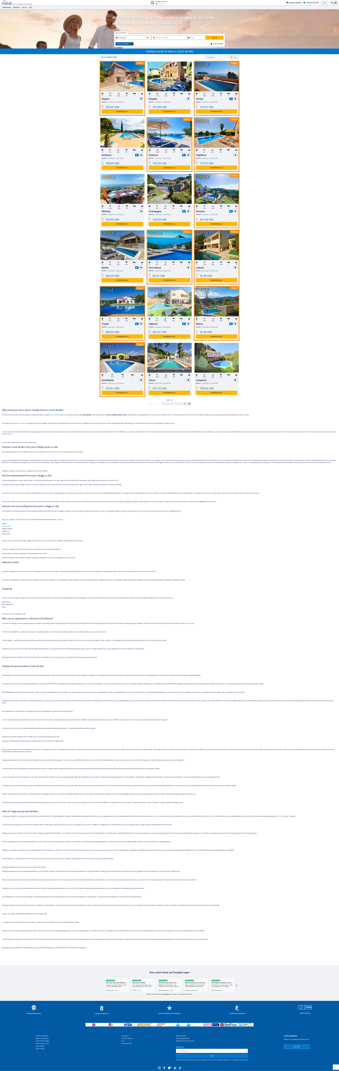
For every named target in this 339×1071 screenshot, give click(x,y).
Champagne (155, 211)
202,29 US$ (112, 275)
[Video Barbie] (137, 267)
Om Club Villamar (127, 1038)
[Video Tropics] (137, 324)
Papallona (201, 155)
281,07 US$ (159, 332)
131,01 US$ (206, 107)
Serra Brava (155, 267)
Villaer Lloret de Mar (42, 1041)
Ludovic (200, 267)
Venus (152, 380)
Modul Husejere (181, 1036)
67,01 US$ (159, 275)
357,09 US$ (159, 107)
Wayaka (153, 98)
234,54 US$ (159, 219)
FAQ (30, 7)
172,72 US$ (206, 163)
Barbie (105, 267)
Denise (199, 98)
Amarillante (108, 380)
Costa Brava (111, 102)
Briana (199, 323)
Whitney (106, 211)
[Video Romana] (231, 211)
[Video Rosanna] (184, 155)
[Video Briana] (231, 324)
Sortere (235, 57)
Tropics (105, 323)
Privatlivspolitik (126, 1043)
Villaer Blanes (40, 1046)
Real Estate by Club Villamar (185, 1041)
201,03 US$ (206, 219)
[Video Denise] (231, 99)
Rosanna (153, 155)
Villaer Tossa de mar (42, 1043)
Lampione (201, 380)
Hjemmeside (6, 7)
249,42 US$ (112, 107)
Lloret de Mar (120, 102)
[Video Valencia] (184, 324)
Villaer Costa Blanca (42, 1038)
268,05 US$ (112, 332)
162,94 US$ (112, 219)
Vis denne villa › (122, 111)
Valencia (153, 323)
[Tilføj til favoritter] (141, 99)
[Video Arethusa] (137, 155)
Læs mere (296, 1047)
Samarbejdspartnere (183, 1038)
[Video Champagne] (184, 211)
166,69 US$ (112, 163)
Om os (24, 7)
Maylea (105, 98)
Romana (200, 211)
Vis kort (208, 57)
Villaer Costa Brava (42, 1036)
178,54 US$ (206, 388)
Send (212, 1056)
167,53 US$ (159, 163)
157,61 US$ (112, 388)
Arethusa (106, 155)
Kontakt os (16, 7)
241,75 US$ (159, 388)
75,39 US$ (206, 275)
